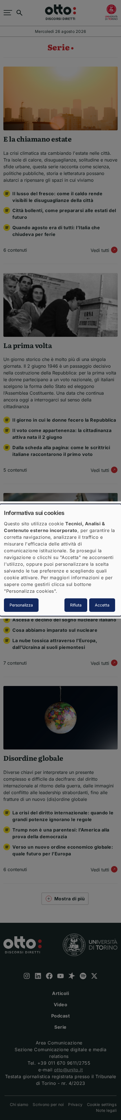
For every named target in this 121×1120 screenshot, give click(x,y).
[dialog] (60, 560)
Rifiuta (76, 605)
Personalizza (21, 605)
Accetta (102, 605)
